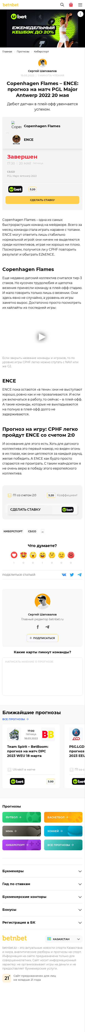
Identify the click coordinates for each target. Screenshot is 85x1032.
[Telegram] (79, 574)
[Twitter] (72, 574)
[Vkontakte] (64, 574)
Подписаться (44, 638)
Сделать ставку (42, 200)
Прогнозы (23, 51)
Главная (7, 51)
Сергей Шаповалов (42, 71)
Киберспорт (41, 51)
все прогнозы (13, 719)
